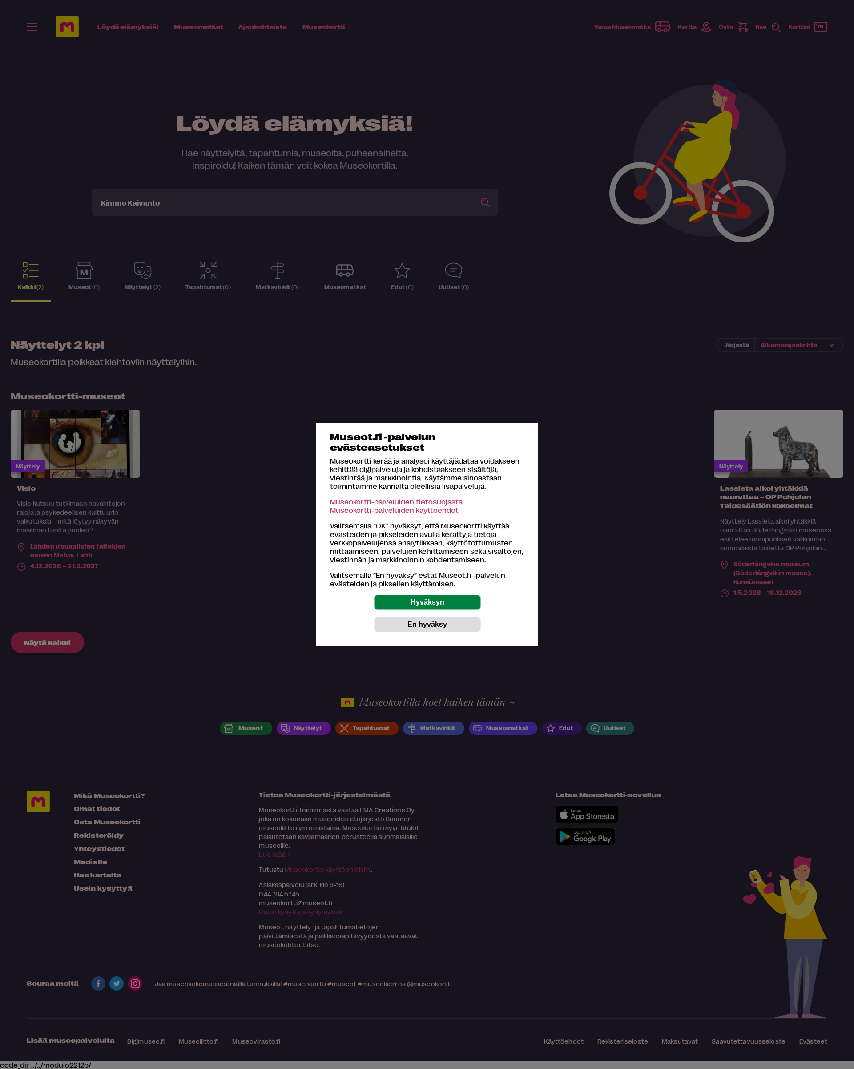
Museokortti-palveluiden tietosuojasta (396, 501)
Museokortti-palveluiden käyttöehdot (394, 510)
